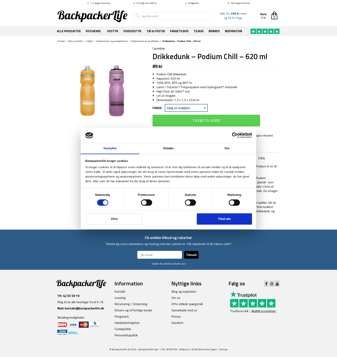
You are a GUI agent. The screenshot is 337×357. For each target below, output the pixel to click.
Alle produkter (69, 31)
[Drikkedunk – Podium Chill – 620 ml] (102, 90)
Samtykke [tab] (110, 148)
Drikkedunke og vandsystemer (112, 41)
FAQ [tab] (261, 158)
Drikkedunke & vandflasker (145, 41)
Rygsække (93, 31)
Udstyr (112, 31)
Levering (120, 297)
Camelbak (159, 48)
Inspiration (233, 31)
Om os (175, 297)
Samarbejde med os (184, 310)
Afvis (114, 218)
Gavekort (177, 322)
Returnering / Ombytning (130, 304)
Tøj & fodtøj (155, 31)
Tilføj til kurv (206, 120)
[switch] (146, 203)
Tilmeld (191, 254)
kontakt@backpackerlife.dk (84, 308)
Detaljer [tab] (168, 148)
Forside (61, 41)
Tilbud (199, 31)
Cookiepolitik (122, 329)
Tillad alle (224, 218)
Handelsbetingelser (127, 322)
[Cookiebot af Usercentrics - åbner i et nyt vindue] (235, 135)
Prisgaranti (192, 3)
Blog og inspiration (183, 291)
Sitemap (223, 349)
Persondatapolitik (126, 335)
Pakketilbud (179, 31)
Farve (157, 108)
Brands (214, 31)
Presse (176, 316)
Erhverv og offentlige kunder (133, 310)
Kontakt (119, 291)
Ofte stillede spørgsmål (187, 304)
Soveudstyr (132, 31)
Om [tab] (226, 148)
